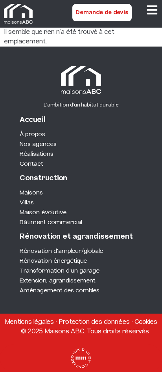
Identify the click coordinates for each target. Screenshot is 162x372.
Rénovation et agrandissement (76, 237)
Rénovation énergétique (53, 261)
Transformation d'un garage (59, 271)
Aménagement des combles (59, 290)
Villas (27, 203)
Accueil (33, 120)
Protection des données (94, 322)
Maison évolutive (43, 212)
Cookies (145, 322)
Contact (31, 164)
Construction (43, 178)
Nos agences (38, 144)
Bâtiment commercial (51, 222)
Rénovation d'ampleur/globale (61, 251)
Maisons (31, 193)
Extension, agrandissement (58, 281)
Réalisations (36, 154)
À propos (32, 134)
